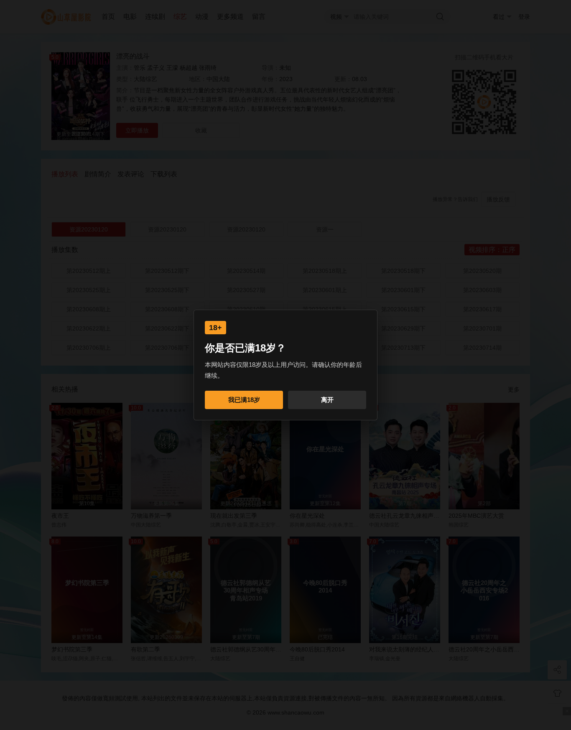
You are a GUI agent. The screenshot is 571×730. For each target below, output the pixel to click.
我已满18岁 (244, 399)
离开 (327, 399)
